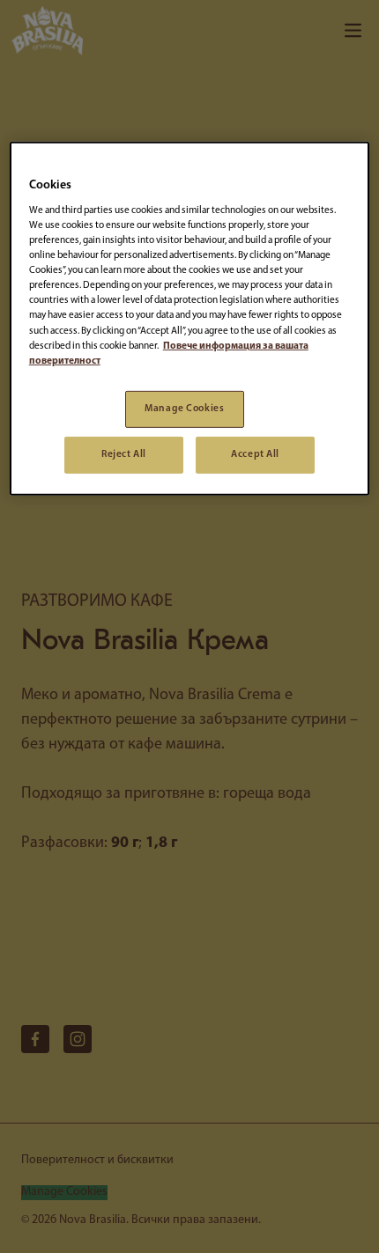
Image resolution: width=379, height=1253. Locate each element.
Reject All (123, 453)
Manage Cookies (184, 408)
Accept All (255, 453)
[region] (190, 318)
